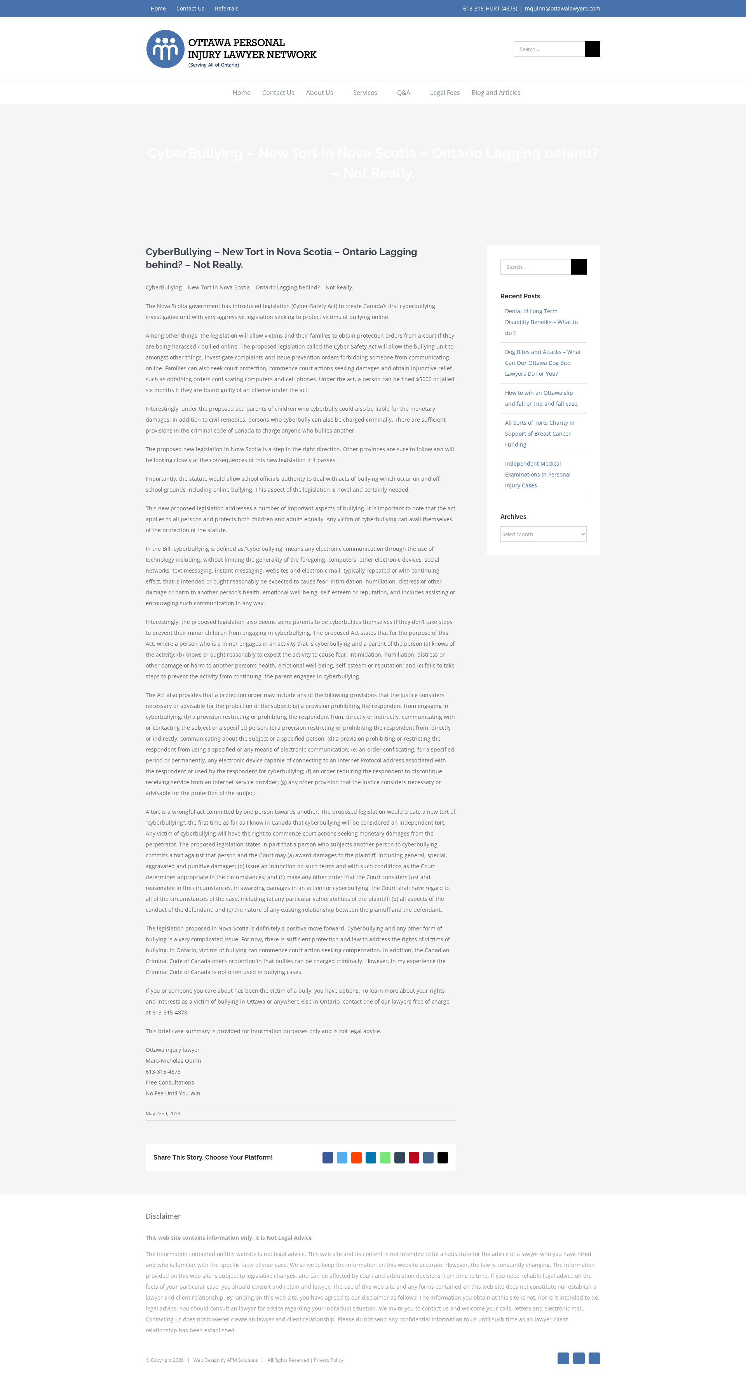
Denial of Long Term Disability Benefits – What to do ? (541, 321)
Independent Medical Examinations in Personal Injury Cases (538, 474)
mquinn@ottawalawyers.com (562, 8)
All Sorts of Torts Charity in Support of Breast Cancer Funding (540, 433)
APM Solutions (242, 1360)
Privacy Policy (328, 1360)
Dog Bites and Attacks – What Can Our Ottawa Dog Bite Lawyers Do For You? (543, 362)
